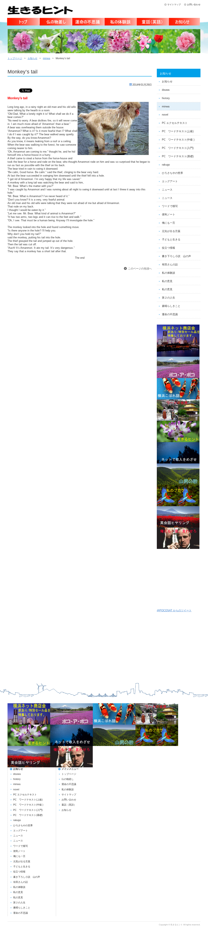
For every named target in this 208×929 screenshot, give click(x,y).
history (166, 98)
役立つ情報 (168, 247)
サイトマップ (174, 4)
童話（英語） (152, 22)
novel (165, 114)
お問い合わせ (193, 4)
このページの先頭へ (140, 268)
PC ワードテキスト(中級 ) (178, 139)
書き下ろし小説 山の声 (176, 256)
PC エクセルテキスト (174, 122)
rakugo (166, 164)
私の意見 (167, 281)
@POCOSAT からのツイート (174, 610)
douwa (165, 89)
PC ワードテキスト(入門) (178, 147)
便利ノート (168, 214)
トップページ (23, 22)
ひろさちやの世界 (172, 172)
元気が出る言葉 (171, 231)
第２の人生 (168, 297)
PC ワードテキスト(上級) (178, 131)
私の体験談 (120, 22)
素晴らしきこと (171, 305)
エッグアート (170, 181)
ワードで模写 (170, 206)
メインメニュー (70, 769)
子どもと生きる (171, 239)
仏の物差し (55, 22)
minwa (46, 58)
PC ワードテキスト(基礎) (178, 156)
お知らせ (185, 22)
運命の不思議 (88, 22)
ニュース (167, 189)
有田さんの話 (170, 264)
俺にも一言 (168, 222)
